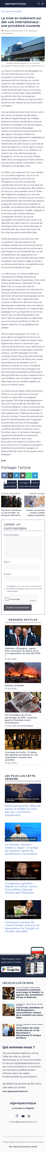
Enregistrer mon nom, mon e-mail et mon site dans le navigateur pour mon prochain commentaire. (24, 588)
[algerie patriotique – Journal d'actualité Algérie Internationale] (15, 3)
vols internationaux (28, 486)
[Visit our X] (29, 1116)
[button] (39, 3)
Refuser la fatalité (14, 685)
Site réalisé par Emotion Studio (23, 1147)
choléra (12, 483)
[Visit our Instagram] (23, 1116)
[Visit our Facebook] (17, 1116)
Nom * (7, 562)
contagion (24, 483)
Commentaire (11, 535)
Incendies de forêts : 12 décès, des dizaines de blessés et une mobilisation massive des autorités (21, 756)
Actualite (17, 11)
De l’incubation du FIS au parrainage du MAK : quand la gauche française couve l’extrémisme (21, 719)
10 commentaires (25, 726)
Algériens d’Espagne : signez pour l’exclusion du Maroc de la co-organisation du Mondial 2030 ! (22, 652)
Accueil (5, 11)
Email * (7, 574)
